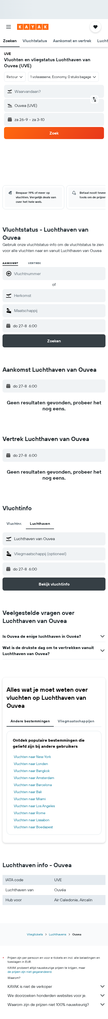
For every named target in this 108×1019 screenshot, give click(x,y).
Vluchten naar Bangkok (32, 771)
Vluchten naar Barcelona (33, 785)
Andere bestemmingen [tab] (30, 721)
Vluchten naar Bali (28, 792)
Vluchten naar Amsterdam (34, 778)
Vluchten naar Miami (30, 799)
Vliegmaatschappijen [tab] (76, 721)
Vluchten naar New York (32, 756)
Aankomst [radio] (10, 263)
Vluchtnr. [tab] (14, 523)
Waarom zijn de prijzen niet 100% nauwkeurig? (48, 1004)
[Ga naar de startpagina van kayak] (32, 27)
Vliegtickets (35, 934)
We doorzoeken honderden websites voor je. (47, 995)
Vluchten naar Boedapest (33, 827)
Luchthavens (57, 934)
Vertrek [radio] (34, 263)
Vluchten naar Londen (31, 763)
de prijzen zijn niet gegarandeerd (29, 972)
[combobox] (58, 295)
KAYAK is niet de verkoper (30, 986)
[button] (8, 26)
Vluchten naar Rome (29, 813)
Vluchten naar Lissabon (31, 820)
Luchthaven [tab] (40, 523)
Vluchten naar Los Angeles (34, 806)
